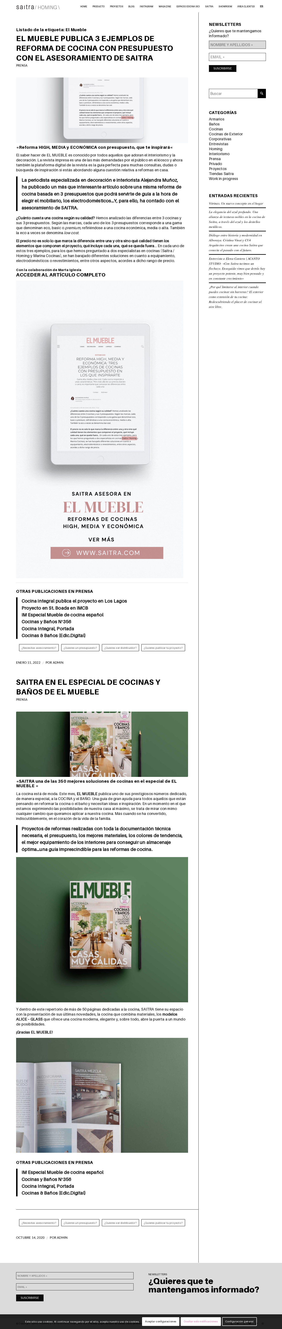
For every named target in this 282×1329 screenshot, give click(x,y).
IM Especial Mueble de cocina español (62, 614)
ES (261, 6)
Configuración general (239, 1321)
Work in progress (223, 178)
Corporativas (220, 139)
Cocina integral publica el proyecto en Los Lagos (74, 601)
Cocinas (216, 129)
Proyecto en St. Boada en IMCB (55, 608)
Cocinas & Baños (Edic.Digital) (54, 635)
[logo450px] (38, 6)
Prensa (21, 65)
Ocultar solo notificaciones (201, 1321)
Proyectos (218, 169)
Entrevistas (218, 144)
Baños (214, 124)
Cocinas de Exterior (226, 134)
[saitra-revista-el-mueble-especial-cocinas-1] (102, 744)
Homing (215, 149)
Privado (215, 164)
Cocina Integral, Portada (48, 628)
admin (58, 662)
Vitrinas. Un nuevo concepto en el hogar (236, 203)
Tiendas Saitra (221, 173)
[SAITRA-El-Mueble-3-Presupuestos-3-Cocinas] (102, 110)
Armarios (216, 119)
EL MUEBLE (87, 794)
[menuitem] (84, 6)
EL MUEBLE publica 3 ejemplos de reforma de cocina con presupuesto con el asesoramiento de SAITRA (94, 48)
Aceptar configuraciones (160, 1321)
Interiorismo (219, 154)
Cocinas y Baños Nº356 (46, 621)
